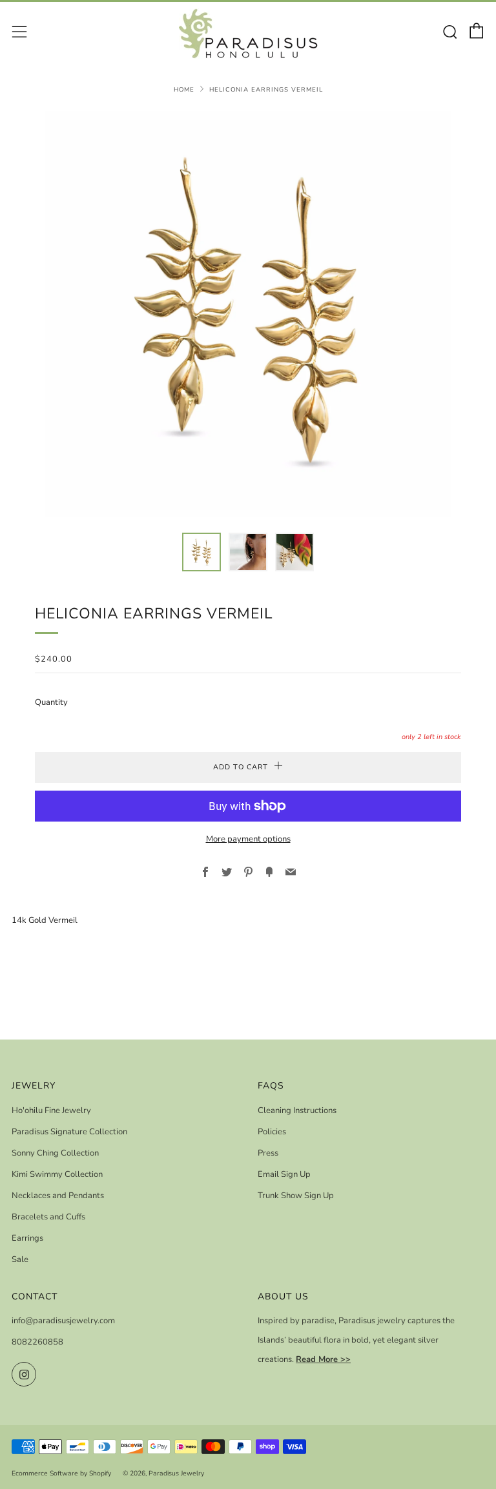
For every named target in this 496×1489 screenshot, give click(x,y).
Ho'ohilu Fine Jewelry (51, 1110)
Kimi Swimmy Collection (57, 1174)
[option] (248, 314)
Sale (20, 1259)
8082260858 (37, 1342)
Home (184, 89)
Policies (272, 1132)
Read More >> (323, 1359)
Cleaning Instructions (297, 1110)
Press (268, 1153)
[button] (201, 552)
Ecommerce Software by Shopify (61, 1473)
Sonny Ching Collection (55, 1153)
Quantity (51, 702)
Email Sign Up (284, 1174)
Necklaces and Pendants (58, 1195)
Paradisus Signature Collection (69, 1132)
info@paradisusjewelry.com (63, 1320)
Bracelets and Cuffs (48, 1217)
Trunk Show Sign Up (296, 1195)
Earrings (27, 1238)
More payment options (248, 839)
